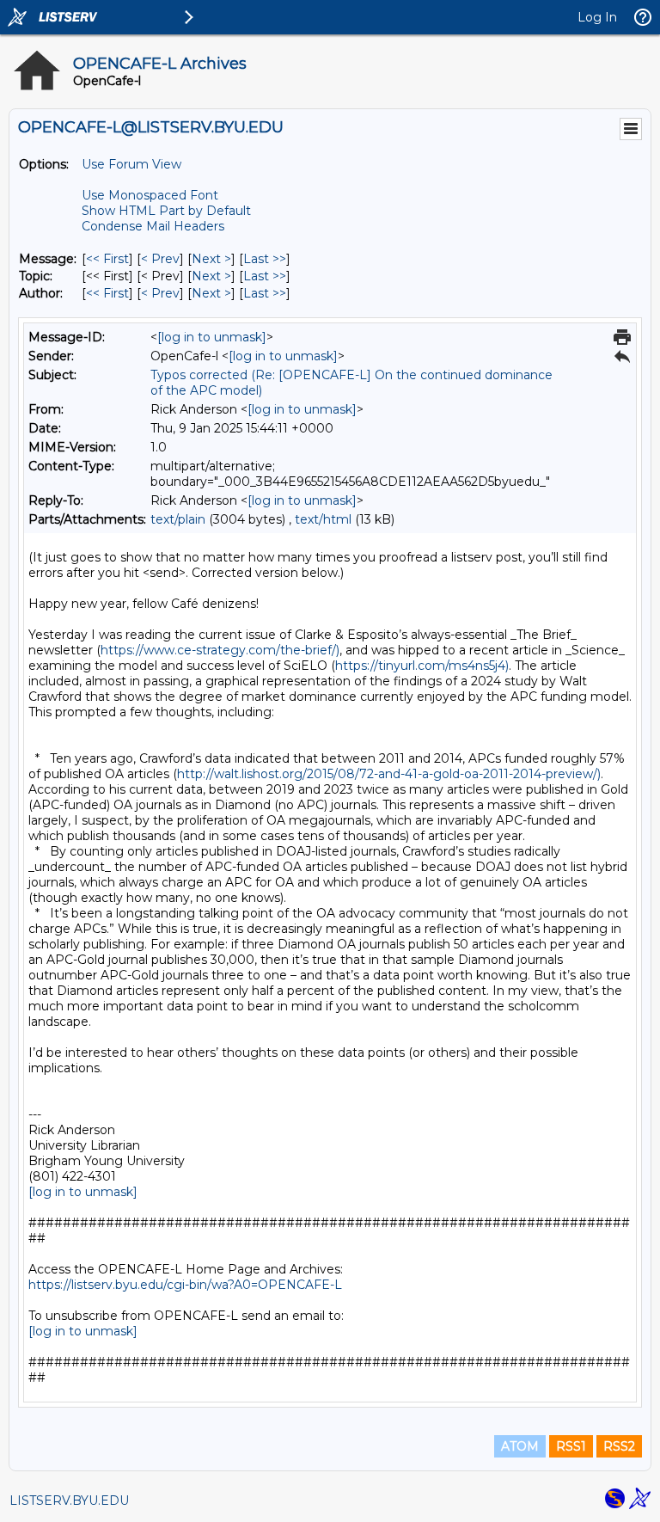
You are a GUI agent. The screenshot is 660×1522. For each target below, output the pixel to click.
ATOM (520, 1446)
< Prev (160, 259)
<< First (107, 259)
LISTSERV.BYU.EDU (69, 1500)
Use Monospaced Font (150, 195)
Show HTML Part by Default (166, 210)
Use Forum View (131, 164)
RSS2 (619, 1446)
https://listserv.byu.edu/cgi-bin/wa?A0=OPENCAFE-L (185, 1284)
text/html (323, 519)
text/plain (177, 519)
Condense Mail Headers (153, 226)
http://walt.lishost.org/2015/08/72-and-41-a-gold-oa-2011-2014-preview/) (389, 774)
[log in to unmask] (211, 337)
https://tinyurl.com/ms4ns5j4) (422, 665)
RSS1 (571, 1446)
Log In (597, 17)
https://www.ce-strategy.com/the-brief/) (220, 650)
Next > (211, 259)
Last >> (264, 259)
